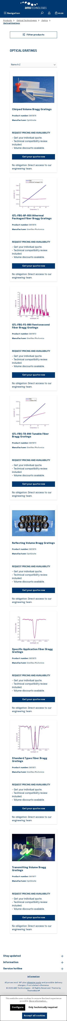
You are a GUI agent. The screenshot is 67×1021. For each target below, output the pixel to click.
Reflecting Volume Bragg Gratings (33, 543)
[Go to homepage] (33, 5)
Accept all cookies (34, 1016)
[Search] (42, 13)
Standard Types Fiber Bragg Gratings (29, 759)
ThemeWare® (33, 991)
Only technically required (42, 1007)
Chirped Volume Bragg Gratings (32, 109)
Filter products (35, 35)
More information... (38, 1001)
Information (33, 977)
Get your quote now (33, 157)
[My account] (49, 13)
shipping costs (34, 983)
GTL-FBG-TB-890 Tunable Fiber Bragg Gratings (30, 435)
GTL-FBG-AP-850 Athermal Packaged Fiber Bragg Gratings (32, 217)
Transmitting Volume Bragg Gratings (29, 869)
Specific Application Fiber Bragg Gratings (32, 650)
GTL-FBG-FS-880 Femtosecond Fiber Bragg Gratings (31, 326)
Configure (17, 1007)
